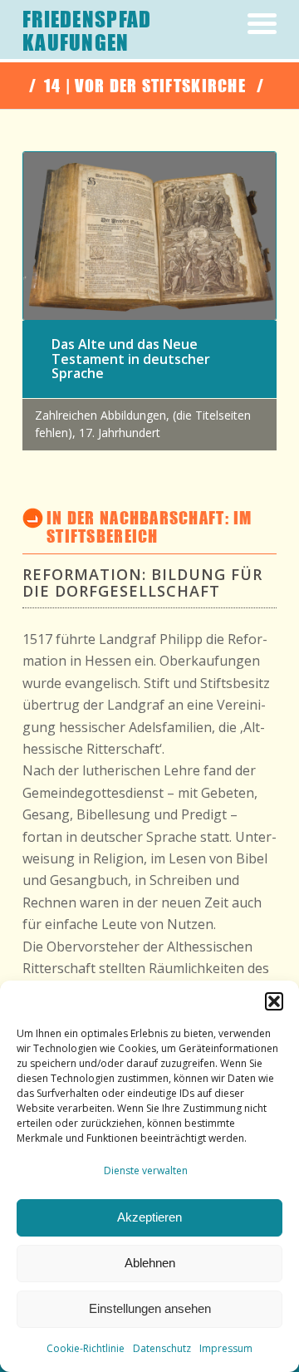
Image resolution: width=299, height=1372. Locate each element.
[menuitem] (254, 48)
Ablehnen (150, 1263)
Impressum (225, 1348)
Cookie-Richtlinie (86, 1348)
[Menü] (254, 48)
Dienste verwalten (146, 1170)
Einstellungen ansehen (150, 1308)
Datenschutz (162, 1348)
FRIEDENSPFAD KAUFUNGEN (86, 31)
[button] (274, 1001)
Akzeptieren (149, 1217)
